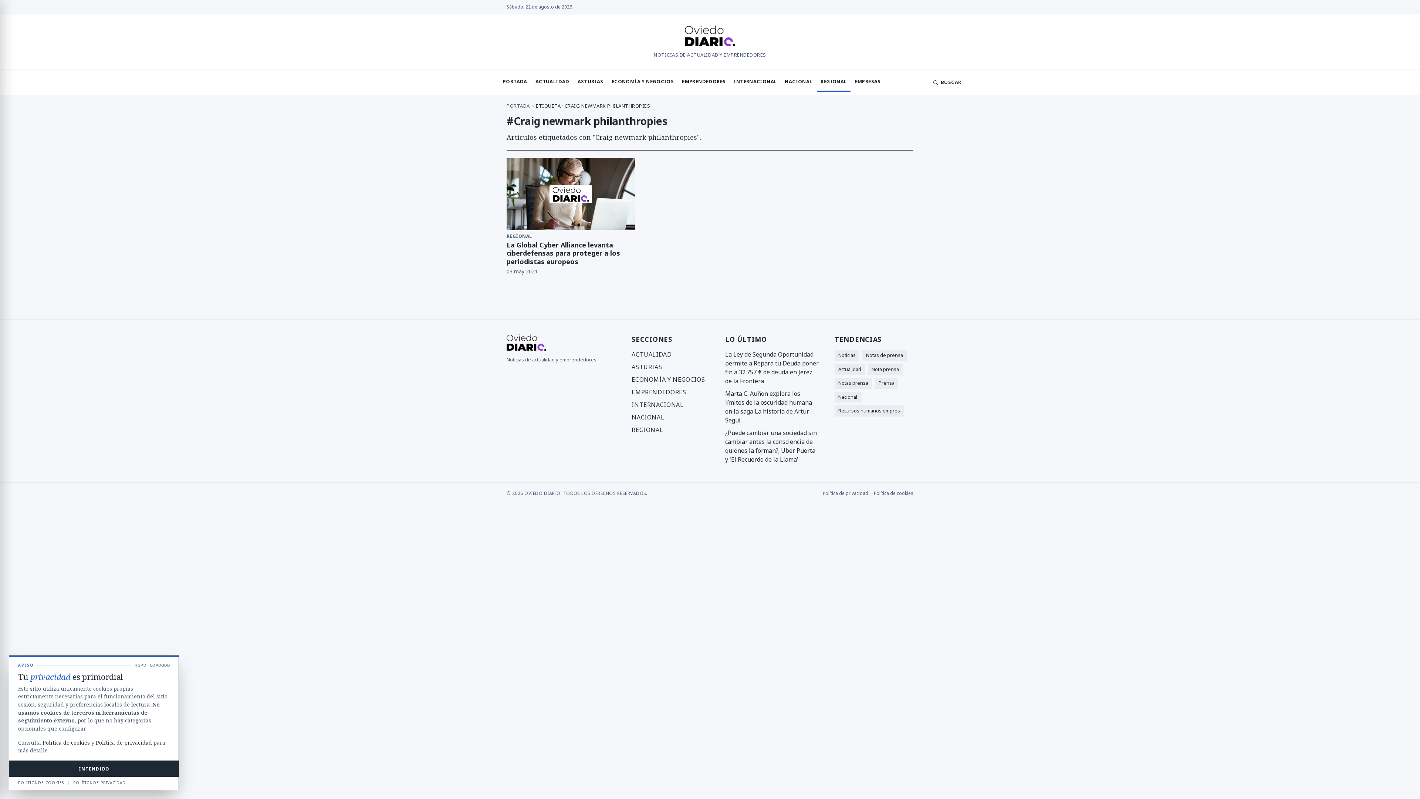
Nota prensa (885, 369)
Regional (834, 81)
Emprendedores (704, 81)
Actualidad (552, 81)
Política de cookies (893, 493)
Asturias (591, 81)
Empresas (868, 81)
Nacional (798, 81)
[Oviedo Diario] (710, 37)
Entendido (93, 769)
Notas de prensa (884, 355)
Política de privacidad (845, 493)
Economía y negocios (643, 81)
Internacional (755, 81)
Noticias (847, 355)
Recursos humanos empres (869, 410)
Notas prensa (853, 383)
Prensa (887, 383)
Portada (515, 81)
